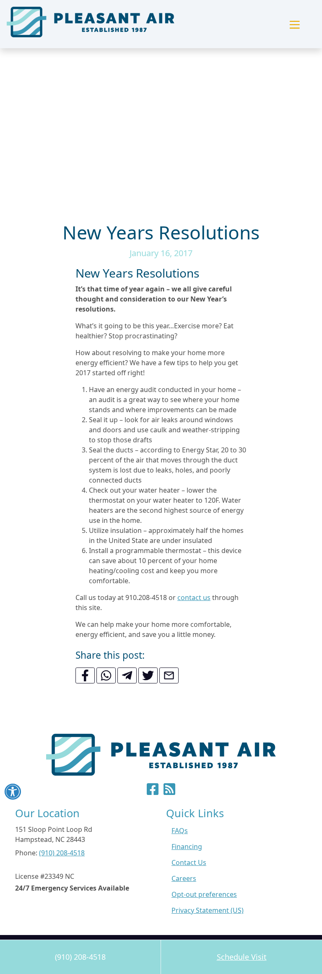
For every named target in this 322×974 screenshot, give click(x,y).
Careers (183, 878)
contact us (193, 597)
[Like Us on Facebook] (152, 791)
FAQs (179, 830)
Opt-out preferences (204, 894)
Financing (186, 846)
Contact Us (188, 862)
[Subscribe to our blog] (169, 791)
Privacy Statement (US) (207, 910)
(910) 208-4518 (80, 957)
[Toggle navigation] (294, 24)
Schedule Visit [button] (242, 957)
